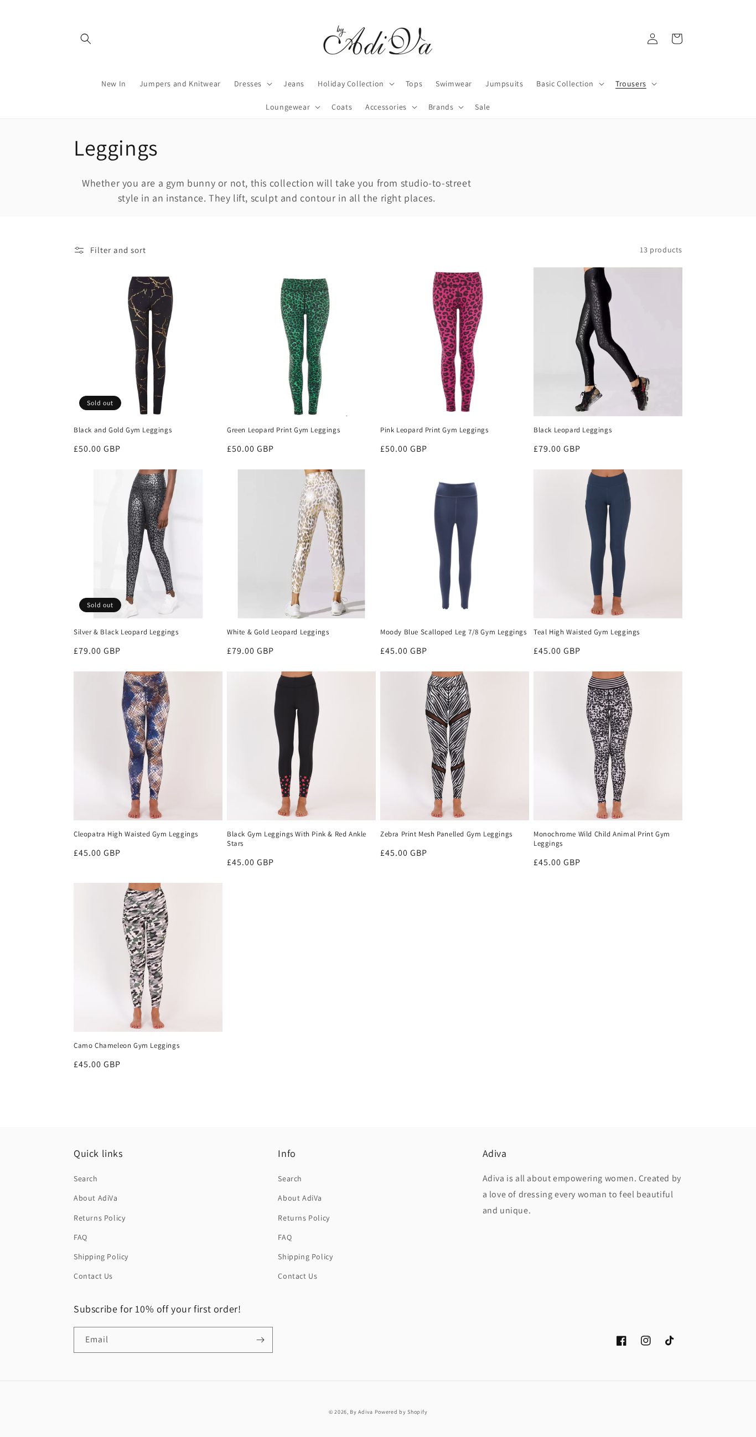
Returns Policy (99, 1218)
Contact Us (93, 1276)
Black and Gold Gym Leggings (123, 430)
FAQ (80, 1237)
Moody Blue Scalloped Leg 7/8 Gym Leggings (453, 632)
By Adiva (361, 1411)
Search (86, 1178)
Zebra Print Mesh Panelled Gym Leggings (446, 834)
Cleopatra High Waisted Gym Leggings (136, 834)
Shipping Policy (101, 1257)
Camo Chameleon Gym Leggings (126, 1045)
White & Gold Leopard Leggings (278, 632)
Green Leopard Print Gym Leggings (283, 430)
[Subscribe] (260, 1340)
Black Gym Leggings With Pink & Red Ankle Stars (296, 839)
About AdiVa (96, 1198)
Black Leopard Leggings (573, 430)
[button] (86, 39)
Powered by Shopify (401, 1411)
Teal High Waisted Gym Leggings (587, 632)
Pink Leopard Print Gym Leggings (434, 430)
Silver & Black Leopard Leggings (126, 632)
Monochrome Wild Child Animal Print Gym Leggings (602, 839)
